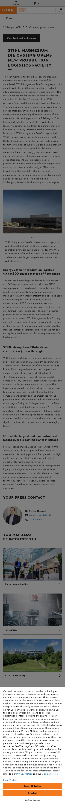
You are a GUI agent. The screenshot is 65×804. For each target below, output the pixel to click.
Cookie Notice (50, 774)
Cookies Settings (32, 800)
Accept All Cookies (32, 786)
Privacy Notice (24, 774)
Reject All (32, 793)
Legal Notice (10, 780)
